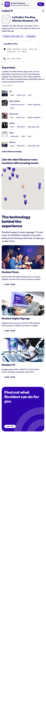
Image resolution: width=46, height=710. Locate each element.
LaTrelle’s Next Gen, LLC (13, 36)
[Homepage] (7, 11)
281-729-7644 (14, 58)
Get (40, 4)
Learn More (9, 284)
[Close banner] (2, 4)
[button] (23, 187)
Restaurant (31, 36)
